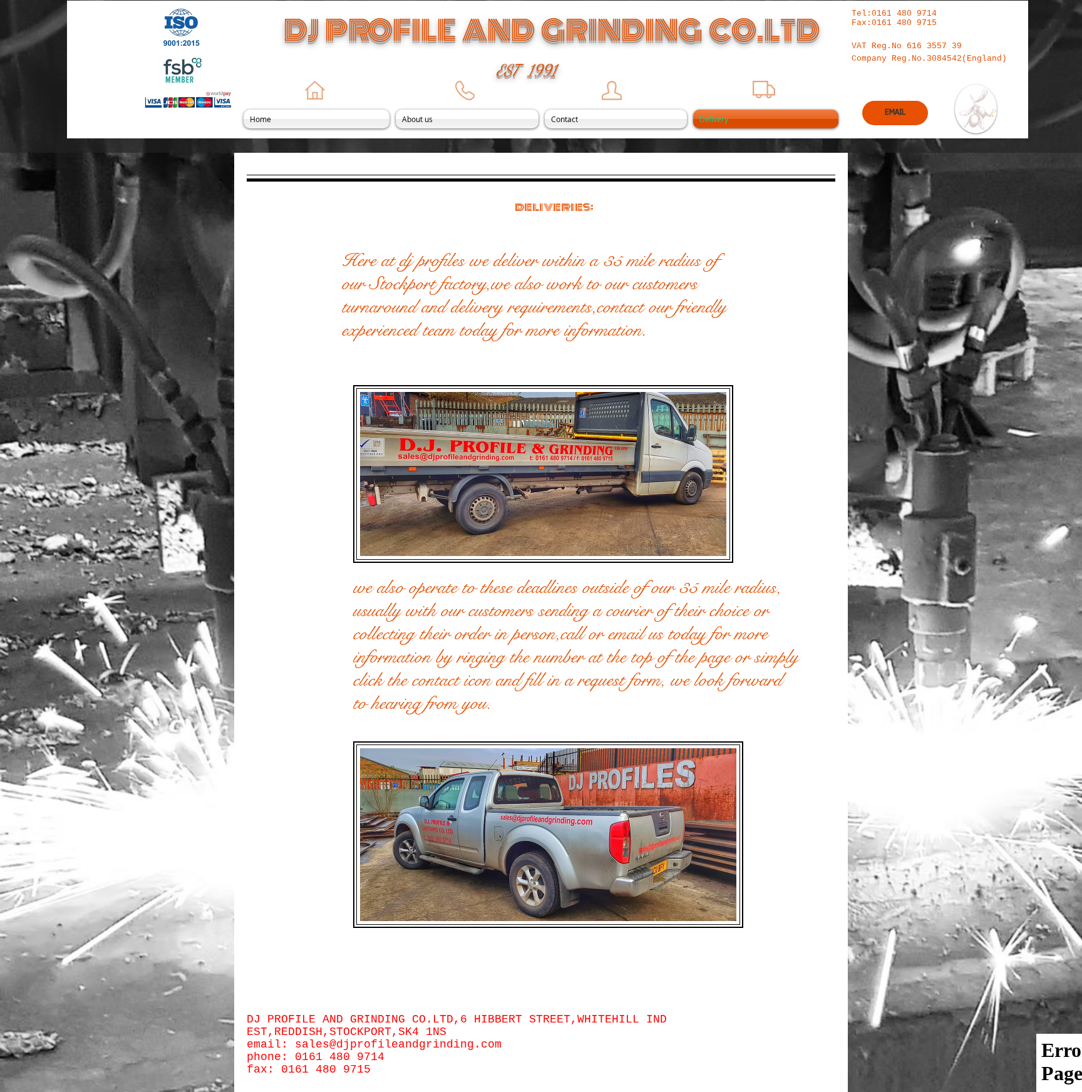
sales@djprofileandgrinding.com (398, 1044)
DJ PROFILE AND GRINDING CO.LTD (552, 30)
